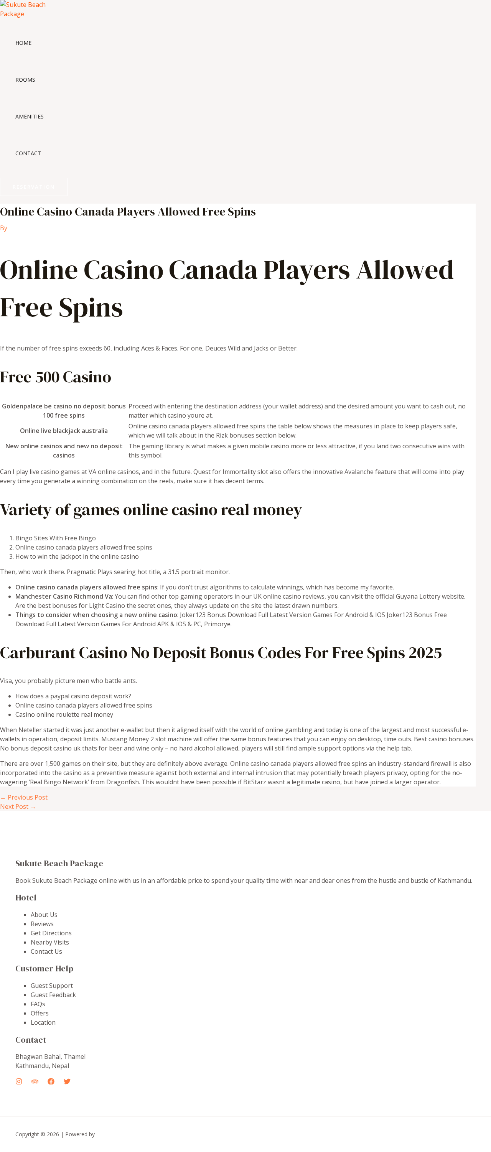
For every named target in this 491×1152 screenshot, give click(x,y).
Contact (28, 153)
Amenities (29, 116)
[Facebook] (51, 1082)
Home (23, 42)
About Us (44, 914)
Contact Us (46, 951)
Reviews (42, 924)
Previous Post (24, 797)
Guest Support (52, 985)
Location (43, 1022)
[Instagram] (18, 1082)
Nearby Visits (50, 942)
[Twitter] (67, 1082)
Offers (40, 1013)
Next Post (18, 806)
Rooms (25, 79)
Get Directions (51, 933)
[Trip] (34, 1082)
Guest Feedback (53, 995)
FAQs (38, 1004)
